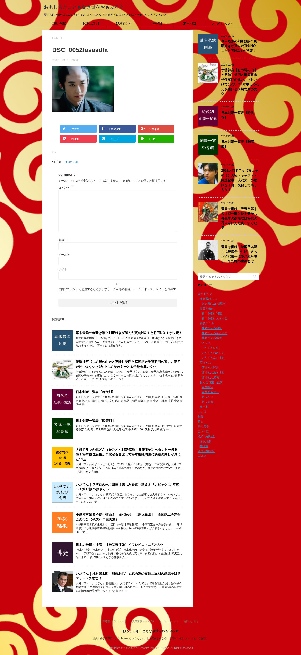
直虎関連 (207, 387)
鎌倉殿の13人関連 (213, 303)
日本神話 (203, 431)
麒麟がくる (207, 323)
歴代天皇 (203, 426)
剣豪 (200, 416)
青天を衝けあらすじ (214, 318)
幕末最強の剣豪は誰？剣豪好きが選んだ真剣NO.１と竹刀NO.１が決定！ (129, 333)
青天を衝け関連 (212, 313)
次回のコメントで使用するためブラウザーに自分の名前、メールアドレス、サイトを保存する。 (117, 291)
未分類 (202, 456)
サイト (62, 269)
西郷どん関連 (210, 367)
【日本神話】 (189, 23)
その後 (202, 411)
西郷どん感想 (210, 377)
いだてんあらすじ (213, 357)
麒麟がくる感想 (212, 338)
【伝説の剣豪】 (58, 23)
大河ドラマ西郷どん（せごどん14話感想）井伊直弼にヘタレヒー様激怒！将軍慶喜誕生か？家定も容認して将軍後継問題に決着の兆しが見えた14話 (128, 454)
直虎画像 (207, 402)
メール (64, 254)
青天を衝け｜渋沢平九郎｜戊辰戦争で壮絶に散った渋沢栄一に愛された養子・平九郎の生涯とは (239, 254)
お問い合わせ (191, 621)
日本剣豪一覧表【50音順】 (95, 420)
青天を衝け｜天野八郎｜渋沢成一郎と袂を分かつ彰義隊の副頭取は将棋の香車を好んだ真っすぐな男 (239, 218)
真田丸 (204, 407)
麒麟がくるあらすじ (214, 333)
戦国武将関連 (206, 451)
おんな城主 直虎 (211, 382)
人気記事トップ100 (143, 621)
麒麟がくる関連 (212, 328)
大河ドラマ (205, 293)
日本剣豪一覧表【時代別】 (95, 392)
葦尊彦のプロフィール (115, 621)
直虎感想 (207, 397)
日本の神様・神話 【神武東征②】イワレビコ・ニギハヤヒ (120, 544)
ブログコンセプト (222, 23)
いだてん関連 (210, 348)
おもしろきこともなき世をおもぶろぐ (84, 7)
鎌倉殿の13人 (208, 298)
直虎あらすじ (210, 392)
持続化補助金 (206, 436)
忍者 (200, 421)
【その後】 (156, 23)
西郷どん (205, 362)
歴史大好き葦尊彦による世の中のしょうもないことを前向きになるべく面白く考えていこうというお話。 (150, 638)
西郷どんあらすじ (213, 372)
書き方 (204, 446)
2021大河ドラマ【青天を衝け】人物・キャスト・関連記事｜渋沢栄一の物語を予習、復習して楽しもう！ (239, 180)
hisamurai (71, 161)
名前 (63, 240)
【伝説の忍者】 (91, 23)
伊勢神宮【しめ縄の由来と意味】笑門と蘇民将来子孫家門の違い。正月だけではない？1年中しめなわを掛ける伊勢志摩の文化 (240, 82)
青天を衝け (207, 308)
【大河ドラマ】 (123, 23)
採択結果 (205, 441)
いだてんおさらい (213, 352)
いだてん (205, 343)
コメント (66, 187)
